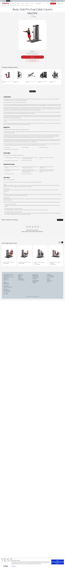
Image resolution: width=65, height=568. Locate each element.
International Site (49, 280)
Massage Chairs (34, 281)
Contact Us (58, 0)
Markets (18, 3)
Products (27, 3)
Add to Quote (32, 57)
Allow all (57, 560)
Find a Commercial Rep (50, 275)
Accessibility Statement (7, 291)
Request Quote (53, 3)
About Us (5, 281)
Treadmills (19, 275)
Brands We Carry (6, 282)
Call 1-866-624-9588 (32, 60)
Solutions (13, 3)
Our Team (32, 3)
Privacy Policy (6, 289)
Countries (48, 281)
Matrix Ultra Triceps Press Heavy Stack (42, 81)
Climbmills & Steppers (21, 279)
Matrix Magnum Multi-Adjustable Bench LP (31, 81)
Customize (57, 563)
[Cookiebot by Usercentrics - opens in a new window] (6, 566)
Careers (62, 0)
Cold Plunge (34, 282)
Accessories (34, 278)
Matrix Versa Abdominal (17, 81)
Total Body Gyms (35, 277)
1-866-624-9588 (6, 277)
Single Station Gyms (35, 276)
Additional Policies (6, 290)
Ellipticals (19, 276)
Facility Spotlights (38, 3)
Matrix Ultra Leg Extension (53, 81)
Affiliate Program (6, 286)
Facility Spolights (6, 283)
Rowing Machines (21, 278)
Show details (14, 566)
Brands (23, 3)
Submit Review (60, 219)
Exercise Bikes (20, 277)
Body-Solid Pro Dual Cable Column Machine (7, 81)
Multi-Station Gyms (35, 275)
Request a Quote (6, 279)
